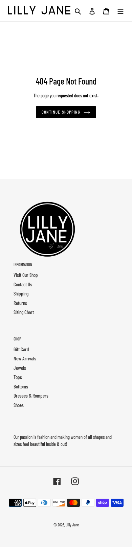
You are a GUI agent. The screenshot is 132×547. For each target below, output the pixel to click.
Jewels (20, 368)
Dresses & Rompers (31, 396)
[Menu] (120, 10)
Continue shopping (61, 112)
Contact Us (23, 284)
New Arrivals (25, 358)
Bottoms (21, 386)
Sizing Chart (24, 312)
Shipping (21, 293)
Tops (18, 377)
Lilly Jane (72, 524)
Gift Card (21, 349)
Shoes (19, 405)
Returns (20, 303)
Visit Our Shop (26, 275)
